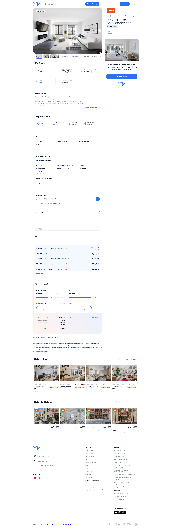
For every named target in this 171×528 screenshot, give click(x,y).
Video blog (89, 471)
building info (131, 22)
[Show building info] (98, 199)
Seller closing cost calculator (95, 487)
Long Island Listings (120, 462)
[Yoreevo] (36, 449)
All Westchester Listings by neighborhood (122, 478)
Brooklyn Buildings (120, 496)
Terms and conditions (54, 524)
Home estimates (91, 462)
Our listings (89, 465)
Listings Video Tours (120, 487)
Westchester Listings (120, 459)
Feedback (89, 477)
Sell (87, 459)
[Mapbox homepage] (38, 229)
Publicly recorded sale (51, 254)
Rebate (115, 4)
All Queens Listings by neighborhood (125, 474)
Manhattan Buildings (121, 493)
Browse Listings (92, 4)
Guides (88, 484)
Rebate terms (90, 456)
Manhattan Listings (120, 450)
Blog (87, 468)
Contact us (125, 4)
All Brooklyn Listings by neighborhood (121, 470)
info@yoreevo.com (43, 456)
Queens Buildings (119, 499)
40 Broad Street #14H (117, 20)
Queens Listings (119, 456)
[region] (67, 219)
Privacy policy (67, 524)
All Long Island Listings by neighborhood (122, 483)
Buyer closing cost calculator (95, 490)
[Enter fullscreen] (99, 211)
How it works (105, 4)
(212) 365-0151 (77, 4)
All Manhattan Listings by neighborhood (122, 466)
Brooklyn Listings (119, 453)
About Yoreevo (90, 450)
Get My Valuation (121, 76)
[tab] (41, 242)
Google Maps (40, 212)
